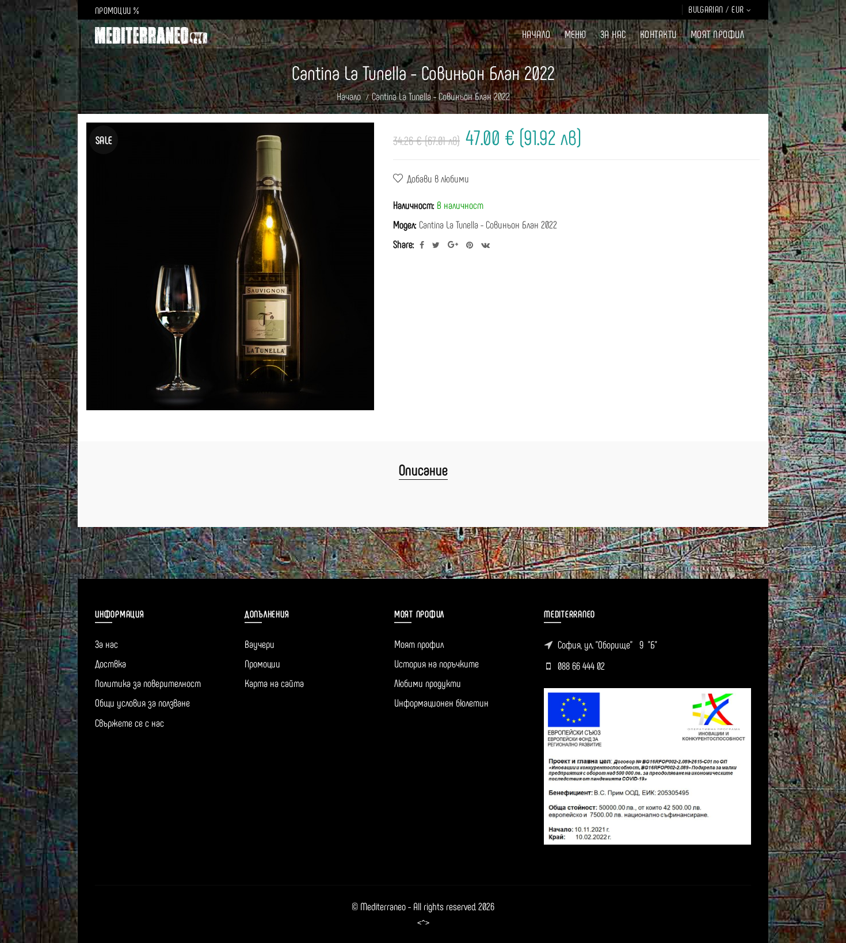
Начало (349, 96)
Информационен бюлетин (441, 702)
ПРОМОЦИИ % (117, 10)
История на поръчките (436, 663)
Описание (423, 469)
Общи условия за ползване (142, 702)
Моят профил (419, 643)
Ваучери (260, 643)
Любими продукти (427, 683)
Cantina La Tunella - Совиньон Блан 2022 (441, 96)
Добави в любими (438, 178)
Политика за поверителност (148, 683)
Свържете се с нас (129, 722)
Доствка (110, 663)
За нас (106, 643)
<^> (423, 923)
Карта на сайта (274, 683)
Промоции (262, 663)
